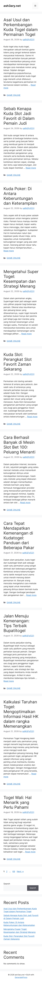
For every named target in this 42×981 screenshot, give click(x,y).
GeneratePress (21, 977)
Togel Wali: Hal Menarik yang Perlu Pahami (18, 802)
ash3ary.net (12, 6)
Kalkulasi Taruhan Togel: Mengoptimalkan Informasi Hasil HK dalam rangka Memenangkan (21, 714)
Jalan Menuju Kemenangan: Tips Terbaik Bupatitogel (17, 623)
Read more (31, 168)
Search (7, 884)
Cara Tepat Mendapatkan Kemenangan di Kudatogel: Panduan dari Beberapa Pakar (19, 535)
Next (20, 871)
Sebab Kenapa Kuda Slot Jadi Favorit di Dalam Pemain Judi (19, 116)
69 (14, 871)
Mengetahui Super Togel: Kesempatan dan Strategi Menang (21, 279)
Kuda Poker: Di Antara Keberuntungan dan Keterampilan (20, 196)
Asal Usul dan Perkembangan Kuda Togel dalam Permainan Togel (21, 27)
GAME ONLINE (13, 95)
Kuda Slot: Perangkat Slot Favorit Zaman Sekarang (18, 361)
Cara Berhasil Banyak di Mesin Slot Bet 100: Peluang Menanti (19, 444)
